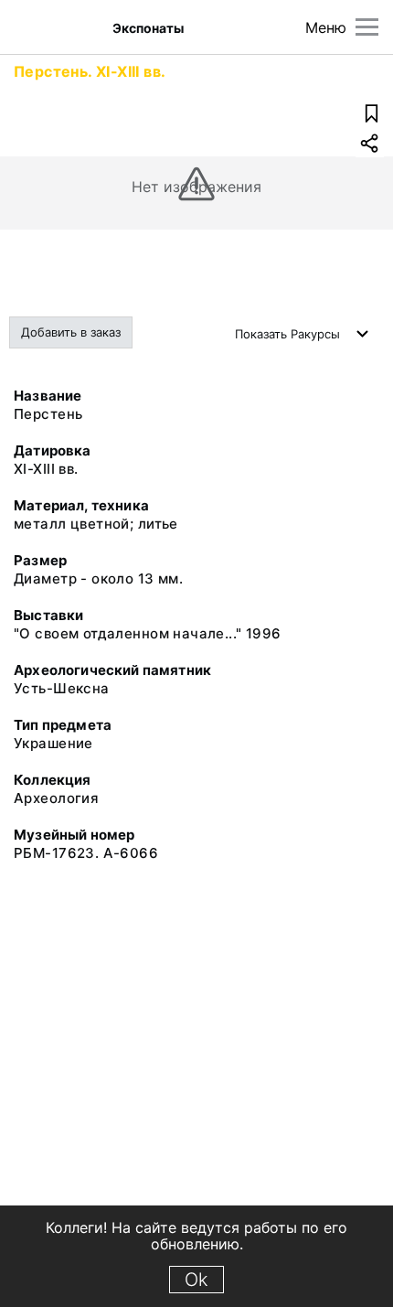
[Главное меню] (367, 27)
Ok (196, 1280)
